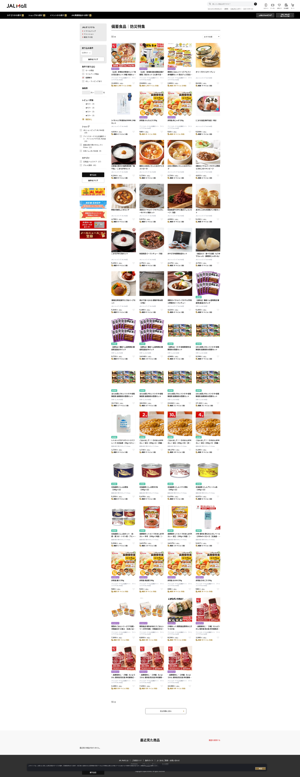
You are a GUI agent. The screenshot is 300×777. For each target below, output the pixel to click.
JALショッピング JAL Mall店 (204, 78)
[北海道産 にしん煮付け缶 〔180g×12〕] (151, 472)
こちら (148, 765)
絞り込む (93, 772)
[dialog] (147, 767)
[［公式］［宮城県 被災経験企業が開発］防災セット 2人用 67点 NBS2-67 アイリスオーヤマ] (151, 57)
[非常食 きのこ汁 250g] (208, 565)
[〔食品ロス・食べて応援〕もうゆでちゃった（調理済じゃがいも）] (208, 240)
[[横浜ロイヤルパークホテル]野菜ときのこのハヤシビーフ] (208, 152)
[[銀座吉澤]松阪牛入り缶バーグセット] (123, 285)
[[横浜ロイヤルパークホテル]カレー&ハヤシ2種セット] (151, 196)
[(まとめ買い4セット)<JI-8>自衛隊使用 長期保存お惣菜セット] (151, 378)
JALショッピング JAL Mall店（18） (93, 131)
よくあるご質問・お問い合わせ (168, 760)
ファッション (89, 34)
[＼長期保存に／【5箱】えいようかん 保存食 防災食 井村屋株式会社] (123, 659)
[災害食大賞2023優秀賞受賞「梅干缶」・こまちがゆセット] (123, 152)
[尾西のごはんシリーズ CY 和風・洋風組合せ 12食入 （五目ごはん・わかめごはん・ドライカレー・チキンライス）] (123, 611)
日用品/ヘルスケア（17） (92, 161)
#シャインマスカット (215, 9)
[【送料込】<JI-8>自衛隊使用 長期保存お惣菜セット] (180, 332)
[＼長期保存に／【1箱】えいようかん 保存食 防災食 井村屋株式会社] (208, 611)
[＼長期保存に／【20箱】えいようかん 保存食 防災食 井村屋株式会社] (180, 659)
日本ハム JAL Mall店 (201, 306)
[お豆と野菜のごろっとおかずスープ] (180, 152)
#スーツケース (248, 9)
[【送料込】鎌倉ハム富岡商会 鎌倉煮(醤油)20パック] (123, 332)
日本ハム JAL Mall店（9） (92, 151)
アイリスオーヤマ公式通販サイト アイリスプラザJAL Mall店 (123, 78)
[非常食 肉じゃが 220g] (180, 105)
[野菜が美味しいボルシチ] (123, 196)
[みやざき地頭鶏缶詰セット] (180, 240)
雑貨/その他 (88, 37)
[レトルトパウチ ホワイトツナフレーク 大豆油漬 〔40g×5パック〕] (123, 425)
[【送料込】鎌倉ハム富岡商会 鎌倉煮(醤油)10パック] (208, 285)
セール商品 (90, 70)
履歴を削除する (214, 740)
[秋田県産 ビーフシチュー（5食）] (151, 240)
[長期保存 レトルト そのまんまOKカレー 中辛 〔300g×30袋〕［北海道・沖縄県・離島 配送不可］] (151, 518)
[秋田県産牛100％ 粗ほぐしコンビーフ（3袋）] (180, 196)
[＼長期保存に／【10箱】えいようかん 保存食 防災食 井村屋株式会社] (151, 659)
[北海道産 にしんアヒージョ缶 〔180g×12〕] (208, 472)
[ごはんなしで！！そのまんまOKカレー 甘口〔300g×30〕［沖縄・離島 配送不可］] (180, 425)
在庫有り (85, 52)
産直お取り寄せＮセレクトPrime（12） (93, 146)
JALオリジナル (88, 27)
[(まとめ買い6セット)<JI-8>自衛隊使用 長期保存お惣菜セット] (208, 378)
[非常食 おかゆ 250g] (180, 565)
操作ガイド (149, 760)
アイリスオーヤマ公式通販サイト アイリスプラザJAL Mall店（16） (94, 138)
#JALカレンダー (236, 9)
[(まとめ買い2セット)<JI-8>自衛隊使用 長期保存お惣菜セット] (208, 332)
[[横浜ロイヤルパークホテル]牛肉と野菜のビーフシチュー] (180, 285)
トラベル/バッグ (90, 31)
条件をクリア (93, 59)
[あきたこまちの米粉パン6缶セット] (208, 196)
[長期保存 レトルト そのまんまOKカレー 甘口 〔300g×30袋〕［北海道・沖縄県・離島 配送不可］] (180, 518)
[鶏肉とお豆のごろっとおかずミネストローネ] (151, 152)
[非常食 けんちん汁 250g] (151, 105)
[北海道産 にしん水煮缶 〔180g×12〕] (123, 472)
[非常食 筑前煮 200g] (151, 565)
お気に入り (133, 83)
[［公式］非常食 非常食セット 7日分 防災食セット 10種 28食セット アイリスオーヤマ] (123, 57)
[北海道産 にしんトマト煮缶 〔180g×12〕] (180, 472)
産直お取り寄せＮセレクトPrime (120, 446)
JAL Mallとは (123, 760)
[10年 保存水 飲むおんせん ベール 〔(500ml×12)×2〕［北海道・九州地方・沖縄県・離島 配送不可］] (208, 518)
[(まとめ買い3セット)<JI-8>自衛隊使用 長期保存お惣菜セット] (123, 378)
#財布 (226, 9)
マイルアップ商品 (92, 74)
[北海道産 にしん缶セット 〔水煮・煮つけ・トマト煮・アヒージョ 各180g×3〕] (123, 518)
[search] (255, 4)
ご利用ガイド (137, 760)
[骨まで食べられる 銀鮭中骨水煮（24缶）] (151, 285)
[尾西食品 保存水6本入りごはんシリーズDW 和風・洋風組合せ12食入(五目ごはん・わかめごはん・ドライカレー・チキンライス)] (151, 611)
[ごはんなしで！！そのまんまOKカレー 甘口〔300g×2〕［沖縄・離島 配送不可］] (151, 425)
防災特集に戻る (166, 711)
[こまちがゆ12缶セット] (123, 240)
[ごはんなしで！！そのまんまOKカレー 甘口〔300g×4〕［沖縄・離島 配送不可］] (208, 425)
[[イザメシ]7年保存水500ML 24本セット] (123, 105)
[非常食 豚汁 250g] (123, 565)
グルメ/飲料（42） (90, 165)
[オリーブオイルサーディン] (208, 57)
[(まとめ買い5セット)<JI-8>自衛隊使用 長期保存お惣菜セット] (180, 378)
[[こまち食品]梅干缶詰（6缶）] (208, 105)
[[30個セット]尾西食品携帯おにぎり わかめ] (180, 611)
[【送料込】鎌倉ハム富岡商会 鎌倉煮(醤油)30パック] (151, 332)
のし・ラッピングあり (94, 81)
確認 (260, 769)
